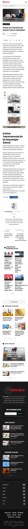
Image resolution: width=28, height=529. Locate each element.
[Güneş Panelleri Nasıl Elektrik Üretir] (20, 312)
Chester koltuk (7, 146)
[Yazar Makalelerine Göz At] (14, 206)
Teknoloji (5, 497)
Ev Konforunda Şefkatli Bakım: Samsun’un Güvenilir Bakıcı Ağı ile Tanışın (14, 355)
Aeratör (10, 525)
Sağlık (14, 349)
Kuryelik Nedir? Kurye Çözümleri (16, 469)
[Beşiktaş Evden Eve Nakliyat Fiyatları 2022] (8, 326)
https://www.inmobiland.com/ (11, 191)
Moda (4, 500)
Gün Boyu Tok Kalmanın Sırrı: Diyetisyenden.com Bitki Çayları (17, 365)
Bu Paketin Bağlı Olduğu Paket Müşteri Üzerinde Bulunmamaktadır (21, 237)
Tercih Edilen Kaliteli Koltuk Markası (8, 235)
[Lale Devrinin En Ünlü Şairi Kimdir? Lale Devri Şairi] (8, 312)
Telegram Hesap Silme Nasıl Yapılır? (16, 463)
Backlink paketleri (19, 523)
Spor (4, 503)
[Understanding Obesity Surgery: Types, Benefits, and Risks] (20, 326)
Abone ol (20, 413)
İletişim (18, 517)
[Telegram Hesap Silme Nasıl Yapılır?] (6, 464)
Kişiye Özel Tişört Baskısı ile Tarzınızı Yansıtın (17, 372)
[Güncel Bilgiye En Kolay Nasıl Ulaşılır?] (6, 457)
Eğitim (4, 494)
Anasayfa (8, 513)
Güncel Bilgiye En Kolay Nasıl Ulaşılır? (16, 456)
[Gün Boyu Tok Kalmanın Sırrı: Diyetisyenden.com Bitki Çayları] (6, 365)
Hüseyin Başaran (8, 523)
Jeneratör (20, 521)
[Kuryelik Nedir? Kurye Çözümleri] (6, 470)
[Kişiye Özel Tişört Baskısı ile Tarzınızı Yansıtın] (6, 373)
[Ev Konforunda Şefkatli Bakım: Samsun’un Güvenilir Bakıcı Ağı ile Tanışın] (6, 427)
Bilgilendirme (6, 24)
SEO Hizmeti (12, 521)
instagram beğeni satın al (18, 525)
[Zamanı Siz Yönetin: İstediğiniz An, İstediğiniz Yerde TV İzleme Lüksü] (8, 277)
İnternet (4, 488)
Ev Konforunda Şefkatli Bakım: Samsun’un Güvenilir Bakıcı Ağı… (16, 427)
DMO (5, 525)
